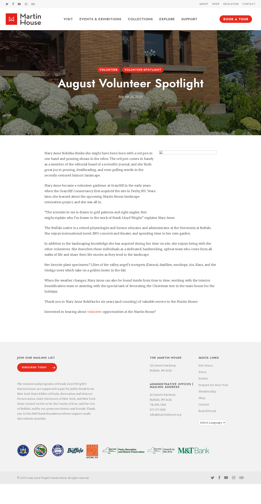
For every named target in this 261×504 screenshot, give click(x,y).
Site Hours (206, 365)
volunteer (94, 312)
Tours (203, 372)
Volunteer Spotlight (142, 70)
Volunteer (109, 70)
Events (203, 378)
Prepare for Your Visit (213, 385)
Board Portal (207, 411)
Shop (202, 398)
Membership (207, 391)
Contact (204, 404)
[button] (37, 367)
